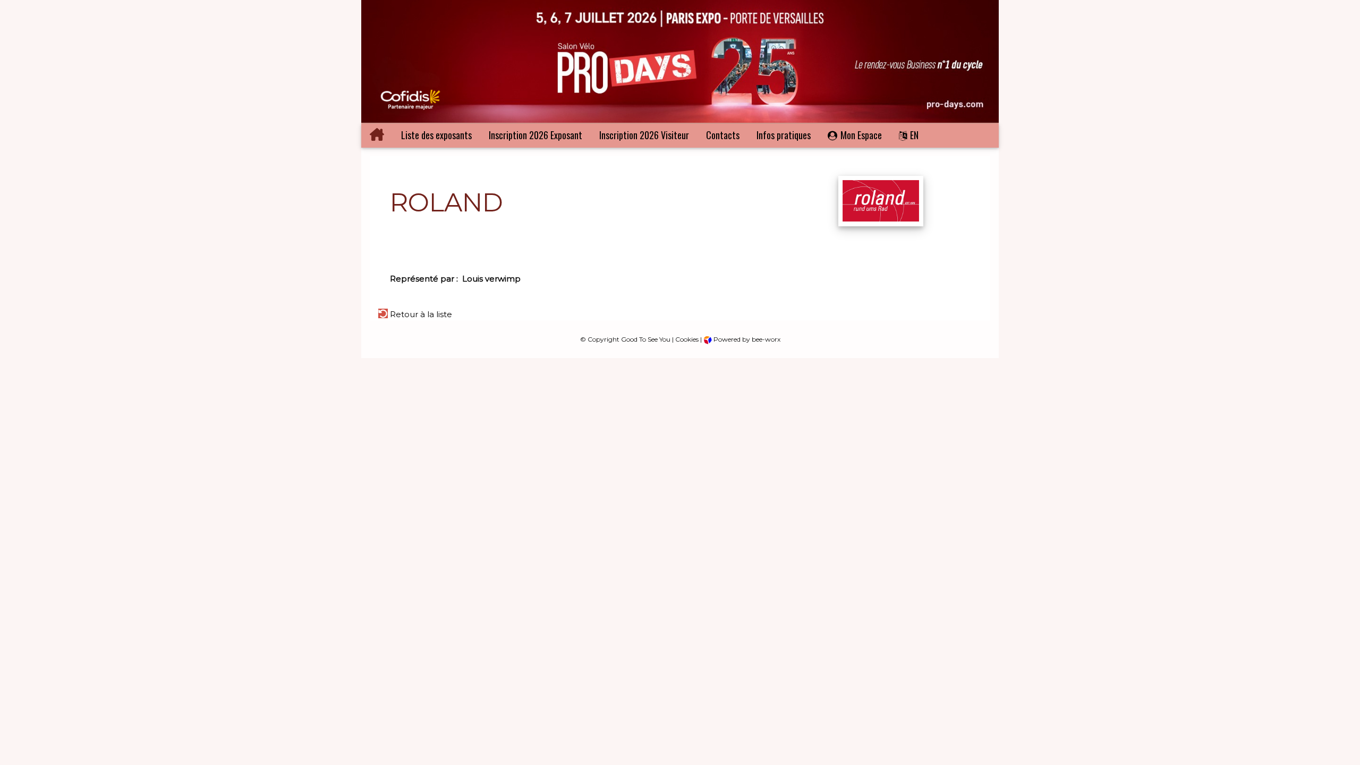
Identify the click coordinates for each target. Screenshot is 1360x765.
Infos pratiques (783, 135)
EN (914, 135)
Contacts (723, 135)
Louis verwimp (491, 279)
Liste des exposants (436, 135)
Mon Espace (861, 135)
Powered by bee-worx (746, 339)
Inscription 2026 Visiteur (644, 135)
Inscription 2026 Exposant (535, 135)
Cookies (687, 339)
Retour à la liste (420, 314)
